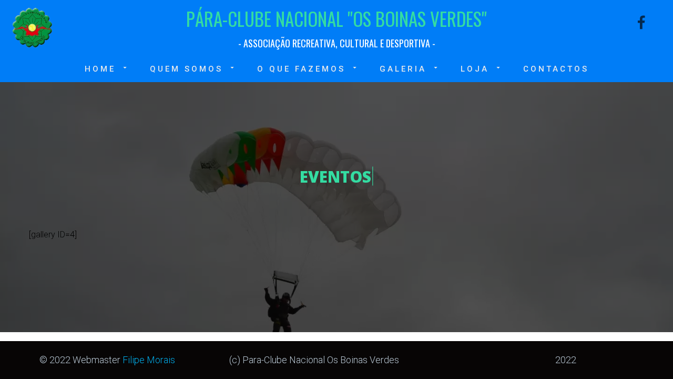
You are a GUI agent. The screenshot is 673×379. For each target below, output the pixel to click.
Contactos (556, 69)
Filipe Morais (149, 359)
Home (100, 69)
